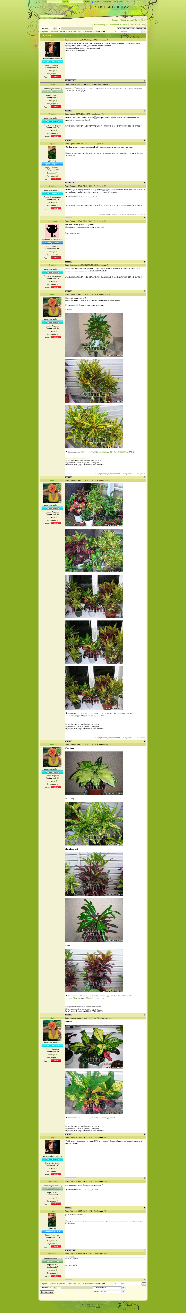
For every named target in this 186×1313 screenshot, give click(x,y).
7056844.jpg (123, 996)
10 (110, 744)
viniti (52, 294)
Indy (52, 40)
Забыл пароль (107, 1)
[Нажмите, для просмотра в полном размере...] (94, 356)
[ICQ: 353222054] (74, 80)
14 (106, 1211)
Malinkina (52, 1181)
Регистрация (118, 1)
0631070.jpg (85, 996)
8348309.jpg (91, 716)
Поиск (137, 25)
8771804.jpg (85, 1190)
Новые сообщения (100, 25)
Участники (114, 25)
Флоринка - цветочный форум (52, 31)
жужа (52, 143)
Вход (136, 20)
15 (106, 1254)
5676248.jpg (85, 713)
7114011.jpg (104, 996)
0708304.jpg (123, 452)
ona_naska (52, 221)
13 (106, 1181)
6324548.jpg (104, 1118)
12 (106, 1137)
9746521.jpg (104, 452)
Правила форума (127, 25)
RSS (143, 20)
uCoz (98, 1307)
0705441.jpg (123, 713)
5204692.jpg (91, 998)
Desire (52, 84)
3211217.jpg (85, 1118)
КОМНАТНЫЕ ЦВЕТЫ (75, 31)
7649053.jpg (73, 716)
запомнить (97, 1)
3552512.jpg (104, 713)
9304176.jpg (73, 998)
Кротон (102, 31)
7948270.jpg (85, 197)
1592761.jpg (85, 452)
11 (110, 1018)
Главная (115, 20)
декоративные (92, 31)
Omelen (52, 114)
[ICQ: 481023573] (74, 182)
